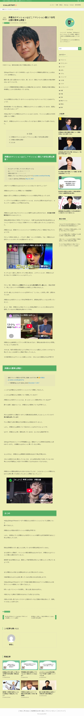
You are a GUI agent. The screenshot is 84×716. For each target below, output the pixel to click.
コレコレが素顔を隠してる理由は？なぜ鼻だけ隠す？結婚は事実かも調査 (70, 234)
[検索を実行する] (79, 48)
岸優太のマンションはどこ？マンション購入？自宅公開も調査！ (30, 137)
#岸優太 (42, 377)
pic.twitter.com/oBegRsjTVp (16, 380)
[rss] (78, 1)
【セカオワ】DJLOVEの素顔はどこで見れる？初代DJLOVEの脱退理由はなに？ (70, 224)
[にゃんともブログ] (10, 5)
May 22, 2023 (30, 178)
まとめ (13, 142)
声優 (61, 94)
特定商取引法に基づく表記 (37, 711)
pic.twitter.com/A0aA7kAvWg (41, 175)
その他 (62, 80)
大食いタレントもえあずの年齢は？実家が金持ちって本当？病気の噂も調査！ (70, 239)
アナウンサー (63, 63)
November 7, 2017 (34, 383)
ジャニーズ (7, 22)
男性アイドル (63, 100)
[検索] (80, 1)
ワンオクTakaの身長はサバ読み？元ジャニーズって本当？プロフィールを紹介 (69, 244)
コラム (62, 73)
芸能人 (62, 104)
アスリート (63, 60)
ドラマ (62, 83)
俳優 (61, 90)
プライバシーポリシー (51, 711)
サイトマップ (61, 711)
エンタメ (62, 66)
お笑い (62, 70)
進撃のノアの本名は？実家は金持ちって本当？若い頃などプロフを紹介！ (70, 230)
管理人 (11, 644)
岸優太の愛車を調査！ (17, 139)
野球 (61, 107)
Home (21, 711)
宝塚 (61, 97)
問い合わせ (26, 711)
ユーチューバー (64, 87)
